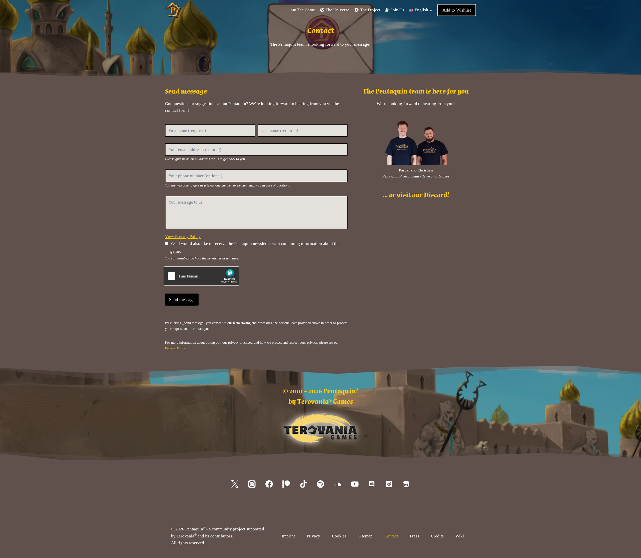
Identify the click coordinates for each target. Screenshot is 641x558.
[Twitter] (234, 484)
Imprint (288, 536)
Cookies (339, 536)
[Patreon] (286, 484)
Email (166, 142)
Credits (437, 536)
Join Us (397, 10)
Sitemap (365, 536)
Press (414, 536)
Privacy (313, 536)
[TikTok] (303, 484)
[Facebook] (269, 484)
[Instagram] (252, 484)
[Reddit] (389, 484)
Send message (182, 299)
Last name (260, 123)
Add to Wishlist (456, 10)
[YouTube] (354, 484)
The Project (370, 10)
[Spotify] (320, 484)
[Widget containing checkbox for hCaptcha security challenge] (201, 276)
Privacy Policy (175, 348)
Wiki (459, 536)
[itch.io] (406, 484)
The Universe (337, 10)
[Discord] (372, 484)
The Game (306, 10)
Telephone (168, 168)
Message (167, 194)
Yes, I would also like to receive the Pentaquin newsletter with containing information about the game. (255, 247)
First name (167, 123)
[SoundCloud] (337, 484)
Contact (391, 536)
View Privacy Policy (183, 236)
